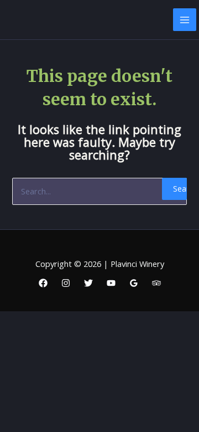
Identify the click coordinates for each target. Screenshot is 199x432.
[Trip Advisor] (156, 283)
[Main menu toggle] (184, 20)
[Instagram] (65, 283)
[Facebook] (43, 283)
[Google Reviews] (133, 283)
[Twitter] (88, 283)
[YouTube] (111, 283)
